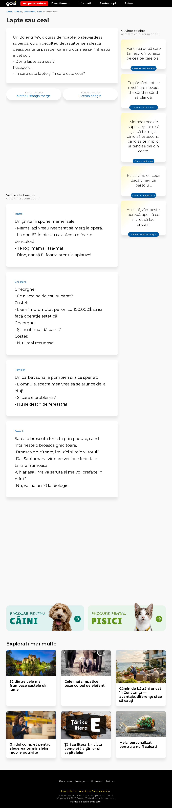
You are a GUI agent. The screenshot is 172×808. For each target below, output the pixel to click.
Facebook (65, 781)
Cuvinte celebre (133, 31)
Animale (19, 431)
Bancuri (18, 11)
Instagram (81, 781)
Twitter (110, 781)
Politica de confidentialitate (85, 801)
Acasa (9, 11)
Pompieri (20, 369)
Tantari (19, 213)
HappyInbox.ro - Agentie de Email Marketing (85, 791)
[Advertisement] (62, 148)
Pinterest (97, 781)
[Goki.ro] (11, 3)
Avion (39, 11)
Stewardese (29, 11)
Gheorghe (21, 281)
